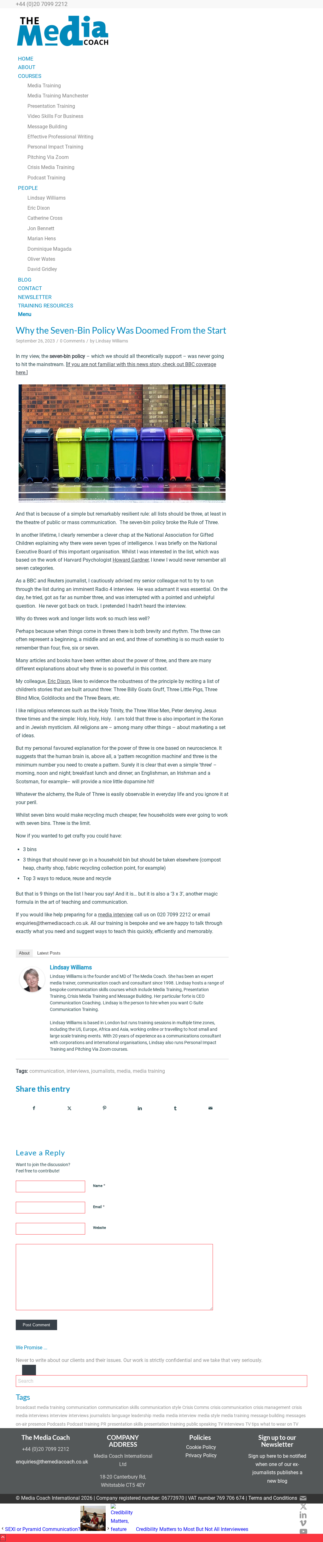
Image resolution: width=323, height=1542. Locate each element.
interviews (78, 1071)
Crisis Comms (195, 1407)
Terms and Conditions (272, 1498)
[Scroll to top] (3, 1537)
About (24, 953)
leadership (141, 1415)
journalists (103, 1071)
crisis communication (231, 1407)
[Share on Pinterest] (104, 1108)
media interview (181, 1415)
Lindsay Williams (112, 341)
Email (99, 1206)
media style (209, 1415)
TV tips (252, 1424)
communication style (160, 1407)
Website (99, 1228)
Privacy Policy (201, 1455)
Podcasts (56, 1424)
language (121, 1415)
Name (99, 1185)
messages (296, 1415)
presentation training (164, 1424)
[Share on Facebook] (33, 1108)
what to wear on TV (279, 1424)
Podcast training (83, 1424)
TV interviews (231, 1424)
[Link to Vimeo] (303, 1523)
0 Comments (72, 341)
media (124, 1071)
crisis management (272, 1407)
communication (46, 1071)
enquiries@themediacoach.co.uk (52, 923)
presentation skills (125, 1424)
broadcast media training (40, 1407)
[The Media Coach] (63, 50)
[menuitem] (162, 59)
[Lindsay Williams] (32, 990)
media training (149, 1071)
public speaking (201, 1424)
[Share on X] (69, 1108)
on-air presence (31, 1424)
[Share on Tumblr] (175, 1108)
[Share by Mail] (210, 1108)
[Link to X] (303, 1506)
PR (103, 1424)
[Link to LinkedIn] (303, 1514)
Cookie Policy (201, 1447)
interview (59, 1415)
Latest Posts (49, 953)
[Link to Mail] (303, 1498)
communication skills (118, 1407)
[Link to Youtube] (303, 1531)
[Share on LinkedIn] (139, 1108)
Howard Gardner (131, 560)
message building (267, 1415)
